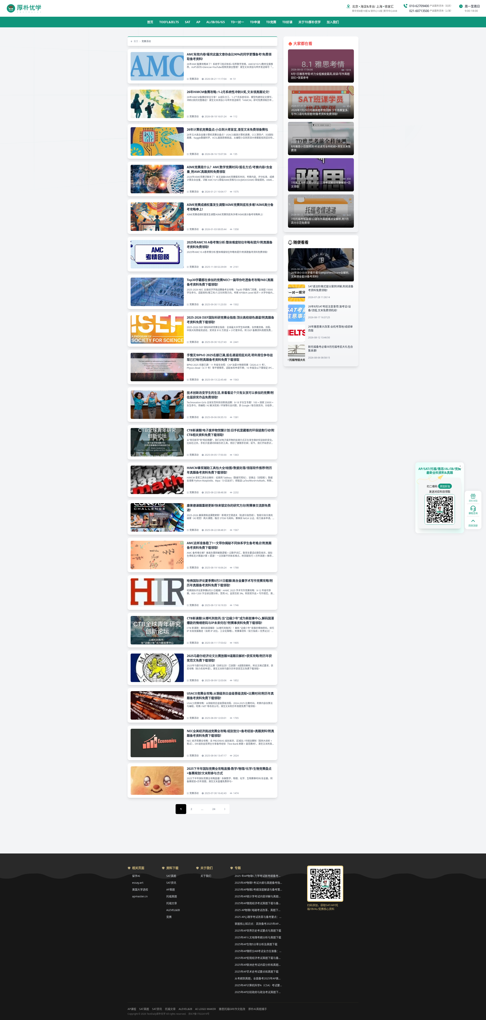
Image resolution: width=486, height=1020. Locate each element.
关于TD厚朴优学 (309, 22)
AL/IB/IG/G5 (215, 22)
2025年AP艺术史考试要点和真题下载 (257, 971)
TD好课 (287, 22)
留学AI (136, 876)
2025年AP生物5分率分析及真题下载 (256, 944)
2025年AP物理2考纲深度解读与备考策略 (258, 889)
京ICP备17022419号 (198, 1013)
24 (213, 809)
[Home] (24, 8)
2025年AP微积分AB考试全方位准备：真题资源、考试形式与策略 (258, 951)
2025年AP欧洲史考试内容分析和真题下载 (258, 964)
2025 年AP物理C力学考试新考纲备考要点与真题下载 (258, 876)
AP (198, 22)
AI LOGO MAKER (205, 1009)
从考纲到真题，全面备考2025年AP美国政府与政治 (258, 978)
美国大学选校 (140, 889)
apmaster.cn (140, 896)
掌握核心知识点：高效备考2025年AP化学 (258, 923)
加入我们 (333, 22)
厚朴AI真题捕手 (257, 1009)
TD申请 (255, 22)
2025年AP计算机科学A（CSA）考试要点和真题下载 (258, 985)
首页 (150, 22)
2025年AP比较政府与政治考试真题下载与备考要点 (258, 992)
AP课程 (132, 1009)
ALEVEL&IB (173, 910)
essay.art (137, 882)
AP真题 (170, 889)
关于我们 (205, 876)
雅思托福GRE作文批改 (232, 1009)
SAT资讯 (171, 882)
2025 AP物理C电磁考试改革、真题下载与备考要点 (258, 910)
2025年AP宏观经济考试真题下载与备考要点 (258, 958)
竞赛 (169, 917)
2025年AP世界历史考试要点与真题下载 (258, 930)
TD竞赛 (271, 22)
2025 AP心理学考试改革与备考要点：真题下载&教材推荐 (258, 917)
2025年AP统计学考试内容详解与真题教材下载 (258, 896)
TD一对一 (237, 22)
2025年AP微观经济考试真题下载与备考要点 (258, 903)
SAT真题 (171, 876)
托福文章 (171, 903)
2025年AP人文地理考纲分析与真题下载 (258, 937)
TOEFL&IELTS (169, 22)
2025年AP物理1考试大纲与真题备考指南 (258, 882)
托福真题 (171, 896)
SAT (187, 22)
